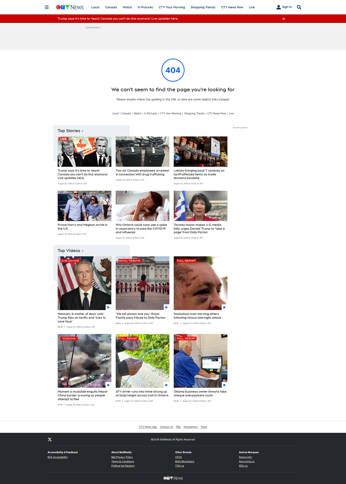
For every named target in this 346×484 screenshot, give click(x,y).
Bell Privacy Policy (122, 457)
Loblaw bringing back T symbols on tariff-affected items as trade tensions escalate (199, 174)
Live (252, 7)
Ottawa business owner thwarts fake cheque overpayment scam (200, 393)
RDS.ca (243, 465)
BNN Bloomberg (184, 461)
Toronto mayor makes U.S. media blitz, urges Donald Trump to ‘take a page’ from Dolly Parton (199, 228)
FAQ (178, 426)
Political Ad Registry (123, 465)
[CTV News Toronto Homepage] (69, 7)
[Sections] (46, 7)
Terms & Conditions (122, 461)
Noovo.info (245, 457)
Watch (127, 7)
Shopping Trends (203, 7)
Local (95, 7)
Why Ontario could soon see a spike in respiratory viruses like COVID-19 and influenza (141, 228)
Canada (111, 7)
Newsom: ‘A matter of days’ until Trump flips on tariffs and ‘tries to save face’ (82, 317)
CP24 (178, 457)
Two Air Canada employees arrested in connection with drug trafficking (142, 172)
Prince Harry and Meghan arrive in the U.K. (82, 226)
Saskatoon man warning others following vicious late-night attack (197, 315)
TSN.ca (179, 465)
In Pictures (145, 7)
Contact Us (166, 426)
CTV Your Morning (172, 7)
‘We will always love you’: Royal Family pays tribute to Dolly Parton (140, 315)
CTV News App (148, 426)
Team (204, 426)
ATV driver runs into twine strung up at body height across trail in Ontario (142, 393)
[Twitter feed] (50, 439)
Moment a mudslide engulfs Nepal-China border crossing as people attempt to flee (83, 395)
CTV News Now (232, 7)
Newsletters (191, 426)
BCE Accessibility (58, 457)
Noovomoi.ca (246, 461)
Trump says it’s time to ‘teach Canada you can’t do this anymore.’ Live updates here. (83, 174)
